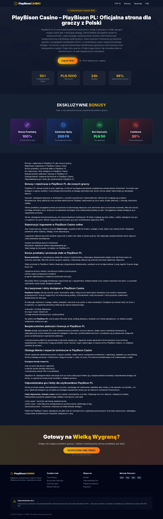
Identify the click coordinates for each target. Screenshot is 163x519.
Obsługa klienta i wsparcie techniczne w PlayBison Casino (49, 176)
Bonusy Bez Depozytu (55, 480)
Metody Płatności (53, 487)
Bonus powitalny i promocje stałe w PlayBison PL (45, 168)
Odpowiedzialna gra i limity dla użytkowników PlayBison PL (49, 179)
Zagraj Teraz (67, 60)
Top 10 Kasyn (52, 477)
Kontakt (86, 477)
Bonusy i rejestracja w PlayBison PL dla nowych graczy (48, 163)
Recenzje (138, 3)
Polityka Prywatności (90, 484)
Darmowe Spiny (52, 484)
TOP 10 (117, 3)
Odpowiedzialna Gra (90, 480)
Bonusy (127, 3)
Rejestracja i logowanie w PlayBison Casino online (46, 166)
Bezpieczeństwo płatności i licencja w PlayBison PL (46, 174)
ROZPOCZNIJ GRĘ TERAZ (81, 450)
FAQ (147, 3)
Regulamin (87, 487)
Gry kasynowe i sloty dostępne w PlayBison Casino (46, 171)
